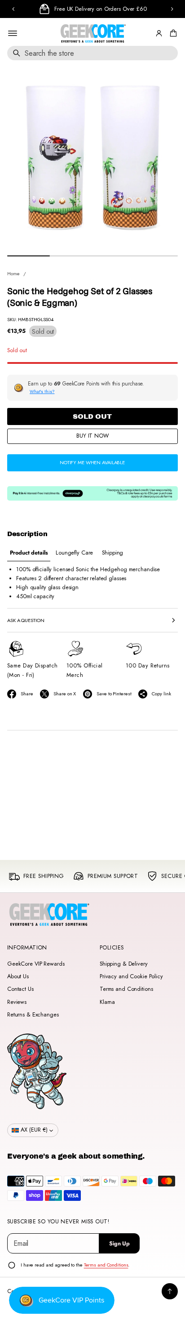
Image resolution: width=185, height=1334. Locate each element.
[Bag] (172, 33)
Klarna (107, 1002)
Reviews (16, 1002)
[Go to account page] (159, 33)
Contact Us (20, 989)
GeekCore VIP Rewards (35, 964)
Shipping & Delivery (124, 964)
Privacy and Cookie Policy (131, 976)
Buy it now (92, 436)
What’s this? (42, 391)
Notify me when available (92, 462)
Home (13, 273)
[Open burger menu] (12, 33)
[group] (28, 553)
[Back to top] (170, 1291)
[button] (172, 33)
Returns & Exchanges (33, 1015)
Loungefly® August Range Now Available (103, 9)
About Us (18, 976)
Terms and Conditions (126, 989)
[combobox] (92, 53)
